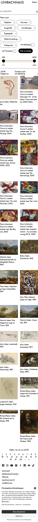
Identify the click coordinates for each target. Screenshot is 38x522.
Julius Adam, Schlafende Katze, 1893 (28, 370)
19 (15, 459)
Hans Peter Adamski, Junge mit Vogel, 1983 (28, 298)
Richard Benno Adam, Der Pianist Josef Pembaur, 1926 (28, 438)
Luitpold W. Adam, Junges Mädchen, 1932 (8, 403)
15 (26, 457)
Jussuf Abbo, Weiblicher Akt (8, 103)
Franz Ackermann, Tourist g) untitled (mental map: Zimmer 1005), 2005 (7, 161)
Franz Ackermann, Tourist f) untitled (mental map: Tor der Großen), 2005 (27, 130)
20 (21, 459)
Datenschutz (8, 480)
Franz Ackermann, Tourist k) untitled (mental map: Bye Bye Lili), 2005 (8, 228)
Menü (34, 2)
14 (21, 457)
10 (2, 457)
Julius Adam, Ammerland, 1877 (26, 345)
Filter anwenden (25, 51)
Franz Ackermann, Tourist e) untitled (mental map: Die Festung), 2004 (6, 130)
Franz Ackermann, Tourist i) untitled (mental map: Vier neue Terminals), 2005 (8, 200)
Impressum (7, 483)
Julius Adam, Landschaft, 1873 (9, 345)
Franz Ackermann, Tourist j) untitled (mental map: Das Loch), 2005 (29, 200)
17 (36, 457)
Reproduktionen (10, 474)
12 (12, 457)
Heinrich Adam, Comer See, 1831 (28, 321)
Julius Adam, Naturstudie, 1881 (6, 368)
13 (16, 457)
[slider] (3, 60)
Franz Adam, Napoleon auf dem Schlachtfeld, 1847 (8, 289)
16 (31, 457)
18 (11, 459)
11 (7, 457)
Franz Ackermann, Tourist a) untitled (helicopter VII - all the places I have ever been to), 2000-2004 (28, 97)
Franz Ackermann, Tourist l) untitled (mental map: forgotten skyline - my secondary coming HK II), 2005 (28, 229)
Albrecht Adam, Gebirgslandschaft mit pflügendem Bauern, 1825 (8, 261)
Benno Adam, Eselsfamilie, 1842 (26, 257)
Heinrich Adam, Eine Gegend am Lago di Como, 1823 (7, 322)
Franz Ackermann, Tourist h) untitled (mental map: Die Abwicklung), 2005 (27, 172)
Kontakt (6, 471)
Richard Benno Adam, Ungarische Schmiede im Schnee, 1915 (29, 393)
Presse (5, 477)
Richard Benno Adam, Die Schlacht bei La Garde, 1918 (8, 418)
